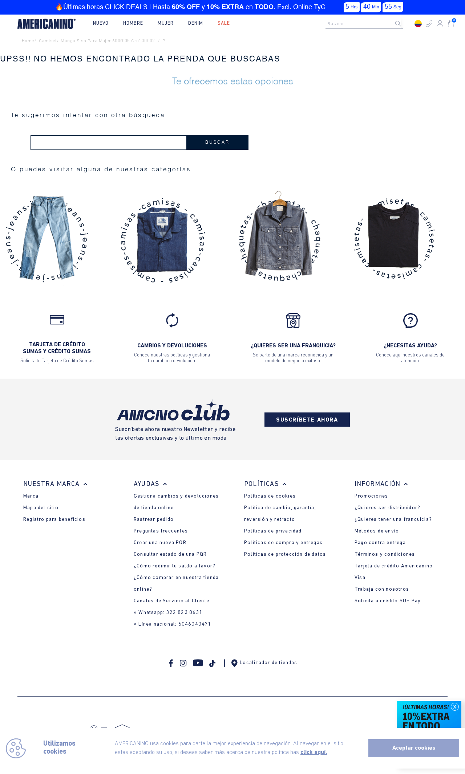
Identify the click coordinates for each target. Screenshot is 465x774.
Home (28, 41)
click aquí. (313, 752)
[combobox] (366, 24)
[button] (429, 23)
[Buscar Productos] (404, 24)
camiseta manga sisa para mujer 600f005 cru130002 (97, 41)
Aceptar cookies (414, 748)
